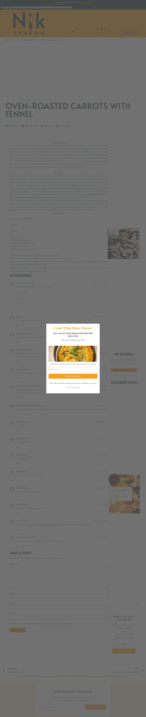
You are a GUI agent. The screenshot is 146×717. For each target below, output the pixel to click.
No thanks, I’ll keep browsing (73, 387)
